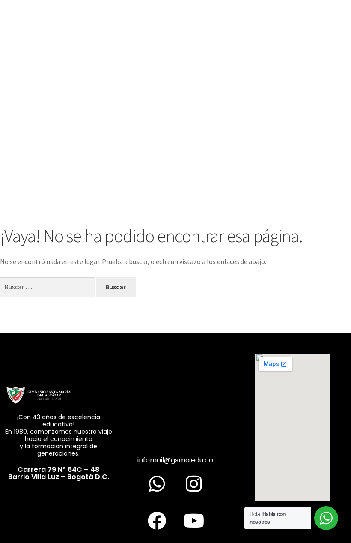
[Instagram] (194, 483)
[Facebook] (157, 520)
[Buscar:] (48, 286)
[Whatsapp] (157, 483)
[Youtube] (194, 520)
